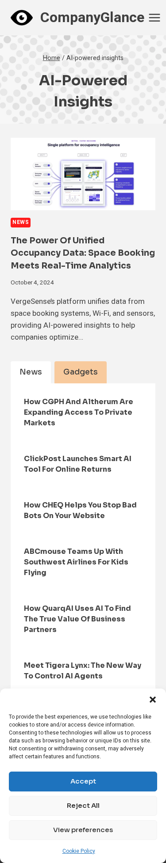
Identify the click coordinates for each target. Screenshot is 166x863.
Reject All (83, 805)
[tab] (31, 372)
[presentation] (83, 174)
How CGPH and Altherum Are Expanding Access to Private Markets (78, 412)
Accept (83, 781)
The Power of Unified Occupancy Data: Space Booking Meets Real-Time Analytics (83, 253)
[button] (152, 699)
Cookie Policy (78, 851)
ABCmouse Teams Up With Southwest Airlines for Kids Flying (76, 562)
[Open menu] (154, 17)
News (20, 222)
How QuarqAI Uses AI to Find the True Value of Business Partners (77, 619)
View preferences (83, 829)
